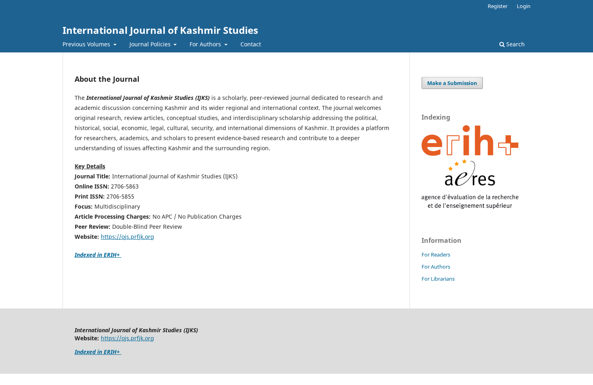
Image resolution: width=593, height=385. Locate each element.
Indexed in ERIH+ (98, 255)
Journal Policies (150, 44)
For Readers (436, 254)
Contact (250, 44)
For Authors (206, 44)
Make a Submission (452, 83)
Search (515, 44)
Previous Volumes (87, 44)
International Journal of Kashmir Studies (160, 30)
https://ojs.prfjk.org (127, 236)
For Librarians (438, 278)
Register (497, 6)
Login (523, 6)
